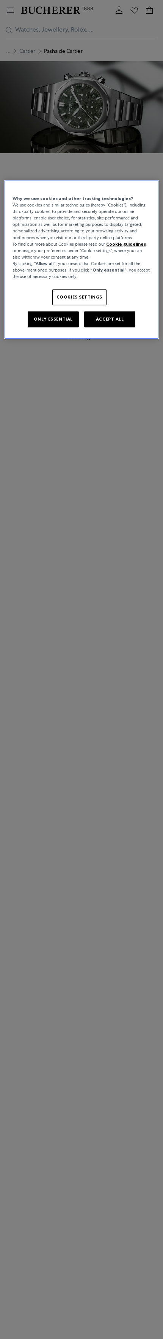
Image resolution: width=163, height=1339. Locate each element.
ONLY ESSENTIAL (53, 319)
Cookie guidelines (126, 243)
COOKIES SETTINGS (79, 297)
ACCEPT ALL (110, 319)
